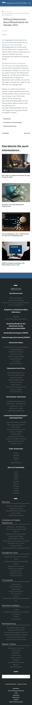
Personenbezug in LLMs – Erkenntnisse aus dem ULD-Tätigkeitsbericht (15, 234)
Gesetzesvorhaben (16, 575)
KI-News (16, 617)
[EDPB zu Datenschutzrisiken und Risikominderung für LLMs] (16, 251)
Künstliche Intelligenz (11, 605)
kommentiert (22, 70)
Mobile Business (16, 384)
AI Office (16, 609)
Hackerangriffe (16, 589)
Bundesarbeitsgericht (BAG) (16, 628)
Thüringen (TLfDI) (16, 443)
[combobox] (14, 676)
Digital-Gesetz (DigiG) (16, 536)
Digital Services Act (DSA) (16, 543)
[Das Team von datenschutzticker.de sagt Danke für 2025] (16, 163)
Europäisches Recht (16, 573)
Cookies (16, 453)
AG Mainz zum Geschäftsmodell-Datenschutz (13, 205)
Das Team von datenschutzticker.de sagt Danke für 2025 (16, 176)
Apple (16, 472)
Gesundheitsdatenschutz (16, 380)
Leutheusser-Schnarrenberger (12, 122)
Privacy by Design (16, 389)
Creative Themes (22, 684)
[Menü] (29, 3)
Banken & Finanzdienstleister (16, 506)
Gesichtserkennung (16, 382)
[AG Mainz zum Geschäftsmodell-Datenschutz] (16, 192)
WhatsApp (16, 493)
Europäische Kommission (16, 566)
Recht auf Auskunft (16, 298)
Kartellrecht (16, 653)
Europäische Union (10, 553)
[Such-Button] (28, 676)
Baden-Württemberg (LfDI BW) (16, 422)
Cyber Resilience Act (16, 586)
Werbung (16, 664)
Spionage (16, 660)
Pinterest (16, 486)
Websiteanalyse (16, 462)
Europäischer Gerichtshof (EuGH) (16, 639)
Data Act (16, 531)
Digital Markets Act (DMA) (16, 538)
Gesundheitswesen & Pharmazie (16, 511)
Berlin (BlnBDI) (16, 427)
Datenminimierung (16, 354)
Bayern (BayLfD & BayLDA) (16, 425)
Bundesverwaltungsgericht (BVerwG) (16, 635)
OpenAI (16, 484)
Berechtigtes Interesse (16, 352)
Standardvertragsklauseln (16, 411)
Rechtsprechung (9, 624)
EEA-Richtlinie (16, 650)
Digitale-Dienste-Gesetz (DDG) (16, 534)
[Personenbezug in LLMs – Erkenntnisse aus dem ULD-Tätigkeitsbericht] (16, 221)
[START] (2, 11)
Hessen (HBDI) (16, 434)
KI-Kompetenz (16, 614)
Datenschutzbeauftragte (16, 356)
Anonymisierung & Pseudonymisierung (16, 347)
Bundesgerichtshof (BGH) (16, 630)
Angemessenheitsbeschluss (16, 401)
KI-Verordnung (16, 619)
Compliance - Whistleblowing (15, 527)
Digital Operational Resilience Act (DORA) (16, 541)
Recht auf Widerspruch (16, 305)
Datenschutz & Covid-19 (16, 648)
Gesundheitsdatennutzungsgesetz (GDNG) (16, 548)
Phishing (16, 596)
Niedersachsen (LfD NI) (16, 436)
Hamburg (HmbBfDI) (15, 432)
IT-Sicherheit (7, 580)
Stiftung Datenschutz (10, 126)
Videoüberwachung (16, 391)
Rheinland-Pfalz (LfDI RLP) (16, 441)
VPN (16, 460)
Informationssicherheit (16, 591)
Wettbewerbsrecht (16, 667)
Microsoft (16, 481)
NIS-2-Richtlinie (16, 594)
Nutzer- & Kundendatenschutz (16, 387)
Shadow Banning (16, 657)
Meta (16, 479)
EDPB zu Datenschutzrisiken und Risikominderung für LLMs (13, 264)
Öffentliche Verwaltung (16, 515)
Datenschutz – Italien (16, 408)
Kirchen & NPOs (16, 513)
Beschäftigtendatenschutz (16, 373)
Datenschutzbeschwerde (16, 375)
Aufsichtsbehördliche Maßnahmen (16, 319)
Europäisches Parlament (16, 568)
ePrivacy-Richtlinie (16, 546)
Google (16, 474)
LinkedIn (16, 476)
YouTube (16, 491)
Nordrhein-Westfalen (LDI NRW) (16, 439)
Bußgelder (16, 316)
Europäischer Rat (16, 571)
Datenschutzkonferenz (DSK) (16, 429)
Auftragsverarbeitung (16, 349)
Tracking (16, 458)
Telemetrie (16, 455)
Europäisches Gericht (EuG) (16, 637)
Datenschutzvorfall (16, 377)
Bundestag (5, 42)
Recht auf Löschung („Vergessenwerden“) (16, 302)
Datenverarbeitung (16, 359)
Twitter (16, 488)
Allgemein (4, 34)
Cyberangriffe (16, 584)
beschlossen (15, 45)
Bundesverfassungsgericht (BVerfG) (16, 632)
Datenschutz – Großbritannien (16, 404)
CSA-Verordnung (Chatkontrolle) (16, 529)
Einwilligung (16, 361)
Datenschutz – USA (16, 406)
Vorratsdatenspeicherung (16, 662)
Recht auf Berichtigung (16, 300)
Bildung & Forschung (16, 508)
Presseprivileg (16, 655)
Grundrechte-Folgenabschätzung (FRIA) (16, 612)
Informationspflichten (16, 363)
